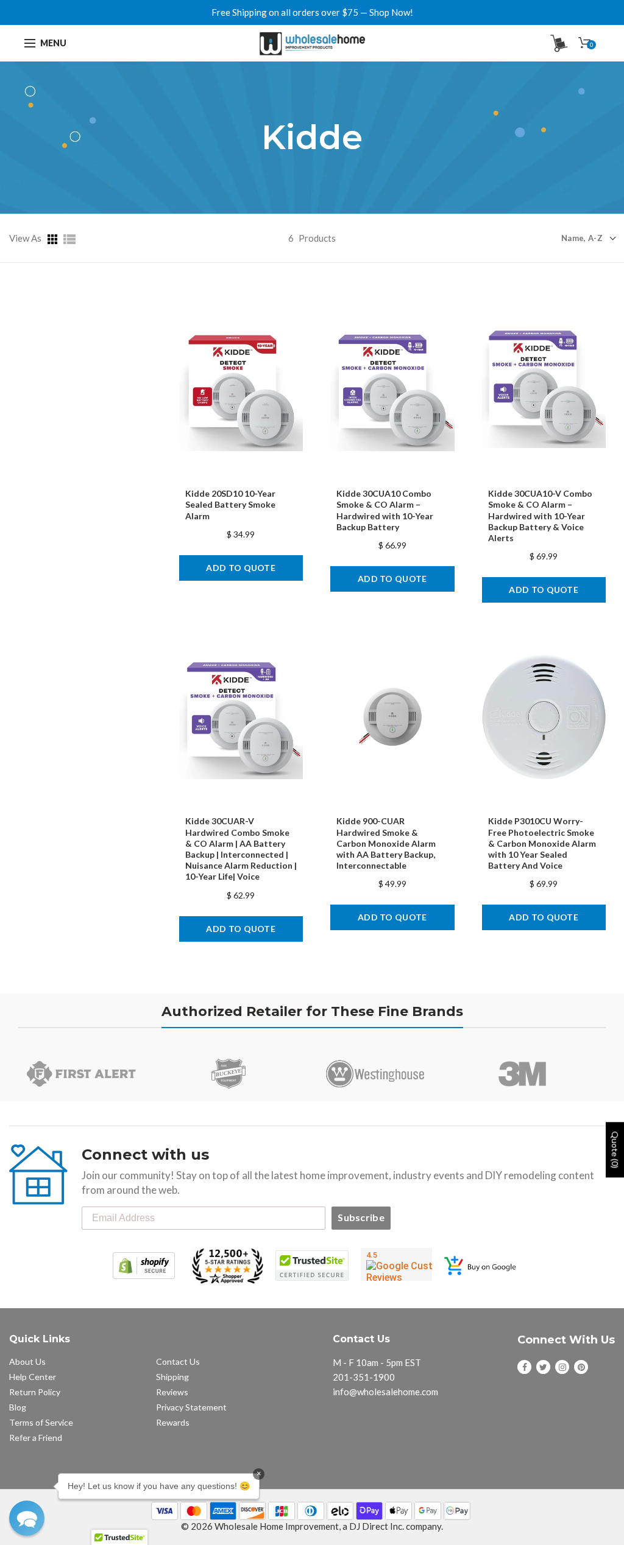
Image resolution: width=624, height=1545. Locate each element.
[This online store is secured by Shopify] (144, 1265)
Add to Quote (240, 567)
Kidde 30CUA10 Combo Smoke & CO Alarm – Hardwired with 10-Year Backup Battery (384, 510)
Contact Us (178, 1361)
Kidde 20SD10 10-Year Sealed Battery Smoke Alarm (230, 504)
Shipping (172, 1377)
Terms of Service (41, 1422)
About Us (27, 1361)
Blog (17, 1407)
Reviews (172, 1392)
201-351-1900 (364, 1377)
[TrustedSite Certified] (312, 1265)
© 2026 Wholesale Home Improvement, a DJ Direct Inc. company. (312, 1526)
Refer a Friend (35, 1437)
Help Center (32, 1377)
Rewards (173, 1422)
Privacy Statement (191, 1407)
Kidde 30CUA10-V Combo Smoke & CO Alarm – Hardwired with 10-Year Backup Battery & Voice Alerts (540, 515)
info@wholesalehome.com (385, 1391)
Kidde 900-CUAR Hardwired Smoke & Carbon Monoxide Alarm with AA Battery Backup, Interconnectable (386, 843)
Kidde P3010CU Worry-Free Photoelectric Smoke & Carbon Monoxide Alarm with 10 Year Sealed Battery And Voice (542, 843)
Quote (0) (615, 1149)
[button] (26, 1518)
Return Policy (34, 1392)
